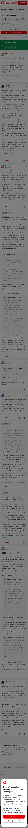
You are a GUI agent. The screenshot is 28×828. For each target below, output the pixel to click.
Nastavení (14, 824)
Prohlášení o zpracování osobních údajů (13, 810)
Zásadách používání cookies (15, 812)
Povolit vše (14, 817)
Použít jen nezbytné (14, 821)
